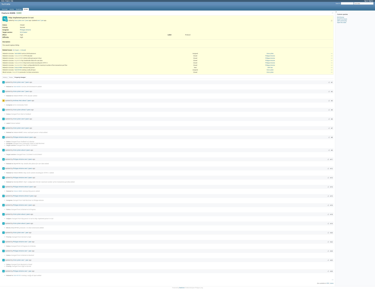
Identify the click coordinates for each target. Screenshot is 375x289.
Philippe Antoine (25, 30)
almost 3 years (29, 196)
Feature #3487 (19, 58)
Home (2, 1)
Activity (12, 9)
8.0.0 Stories (340, 17)
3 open (17, 50)
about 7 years (26, 100)
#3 (332, 101)
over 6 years (25, 119)
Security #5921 (19, 65)
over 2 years (28, 205)
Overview (4, 9)
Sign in (366, 1)
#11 (331, 159)
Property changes (20, 77)
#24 (331, 251)
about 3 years (28, 187)
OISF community (342, 21)
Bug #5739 (18, 60)
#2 (332, 91)
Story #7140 (15, 72)
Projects (7, 1)
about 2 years (25, 214)
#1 (332, 82)
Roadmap (19, 9)
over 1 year (40, 20)
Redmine (181, 288)
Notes (11, 77)
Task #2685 (18, 53)
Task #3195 (18, 70)
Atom (331, 283)
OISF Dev (270, 67)
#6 (332, 119)
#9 (332, 150)
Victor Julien (17, 20)
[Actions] (332, 53)
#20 (331, 233)
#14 (331, 187)
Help (12, 1)
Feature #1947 (19, 56)
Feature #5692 (19, 63)
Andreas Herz (17, 100)
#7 (332, 128)
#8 (332, 137)
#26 (331, 271)
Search (338, 3)
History (5, 77)
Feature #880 (18, 67)
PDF (328, 283)
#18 (331, 214)
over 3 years (28, 159)
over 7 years (25, 20)
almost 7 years (26, 110)
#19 (331, 223)
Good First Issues (342, 19)
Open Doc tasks (341, 22)
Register (371, 1)
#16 (331, 205)
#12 (331, 168)
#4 (332, 110)
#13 (331, 178)
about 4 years (28, 137)
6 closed (23, 50)
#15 (331, 196)
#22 (331, 242)
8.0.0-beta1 (23, 32)
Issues (26, 9)
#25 (331, 260)
